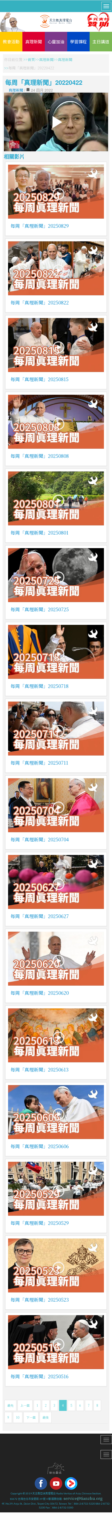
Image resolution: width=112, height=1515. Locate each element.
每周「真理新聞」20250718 (39, 685)
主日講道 (100, 41)
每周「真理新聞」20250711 (39, 762)
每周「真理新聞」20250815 (39, 379)
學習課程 (78, 41)
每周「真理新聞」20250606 (39, 1146)
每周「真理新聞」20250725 (39, 609)
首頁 (31, 59)
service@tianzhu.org (83, 1498)
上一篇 (25, 1405)
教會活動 (11, 41)
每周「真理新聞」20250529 (39, 1222)
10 (18, 1417)
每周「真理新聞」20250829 (39, 225)
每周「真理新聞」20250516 (39, 1376)
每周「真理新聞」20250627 (39, 916)
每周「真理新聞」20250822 (39, 302)
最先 (10, 1405)
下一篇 (31, 1417)
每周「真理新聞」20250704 (39, 839)
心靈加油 (56, 41)
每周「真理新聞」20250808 (39, 455)
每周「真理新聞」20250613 (39, 1069)
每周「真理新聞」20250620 (39, 992)
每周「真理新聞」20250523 (39, 1299)
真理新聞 (33, 41)
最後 (45, 1417)
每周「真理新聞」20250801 (39, 532)
